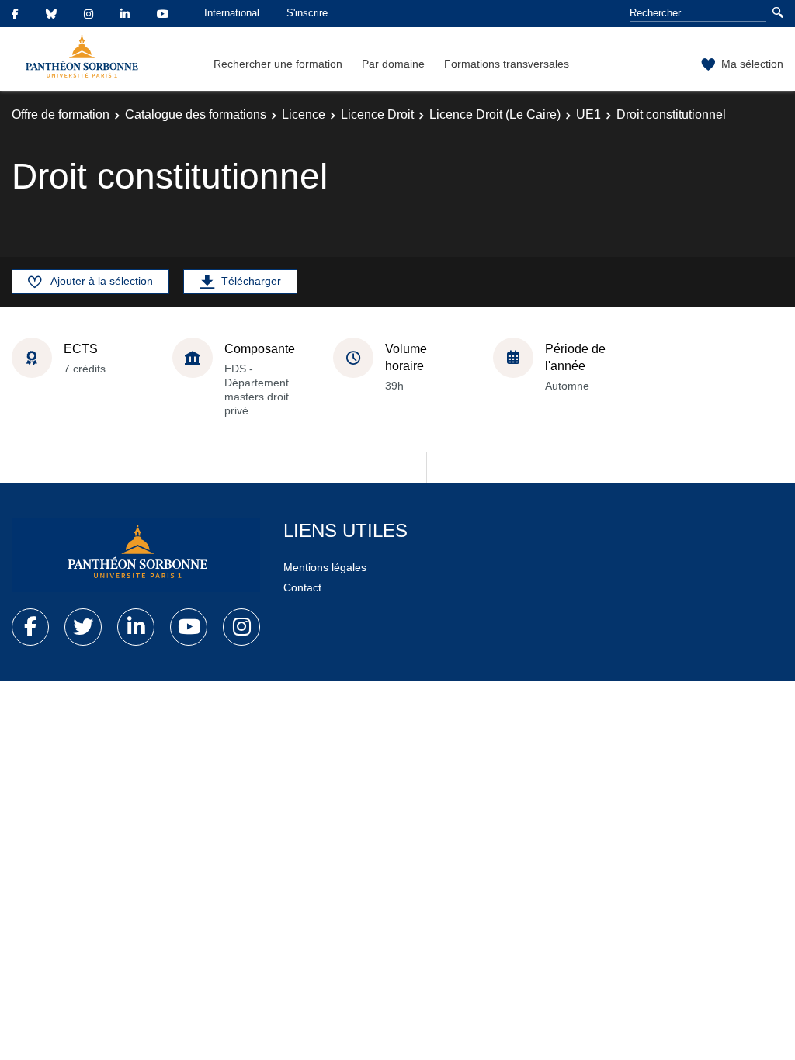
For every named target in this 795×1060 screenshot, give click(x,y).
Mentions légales (324, 567)
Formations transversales (506, 63)
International (231, 13)
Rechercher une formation (278, 63)
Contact (302, 587)
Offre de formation (60, 114)
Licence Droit (377, 114)
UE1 (588, 114)
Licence (303, 114)
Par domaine (393, 63)
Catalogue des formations (195, 114)
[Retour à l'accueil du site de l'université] (136, 555)
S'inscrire (307, 13)
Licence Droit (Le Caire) (495, 114)
